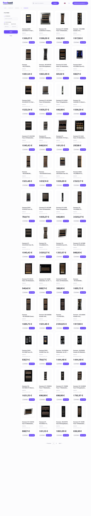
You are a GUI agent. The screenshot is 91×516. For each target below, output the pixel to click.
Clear (11, 35)
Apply (11, 31)
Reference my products (79, 3)
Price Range (8, 22)
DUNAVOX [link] (26, 8)
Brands (17, 8)
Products (11, 8)
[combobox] (64, 3)
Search (55, 3)
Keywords (7, 16)
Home (5, 8)
